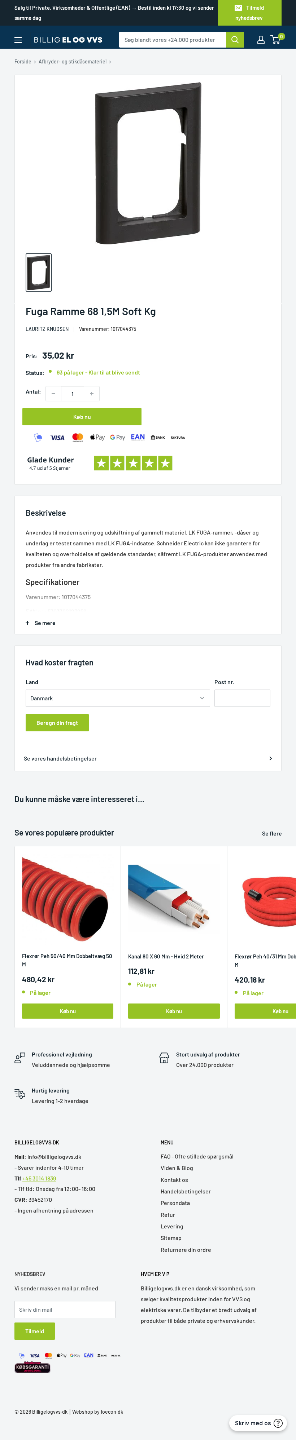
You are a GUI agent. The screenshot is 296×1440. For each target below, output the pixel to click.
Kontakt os (174, 1179)
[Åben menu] (18, 40)
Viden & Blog (177, 1167)
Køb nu (82, 416)
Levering (172, 1226)
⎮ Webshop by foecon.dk (95, 1412)
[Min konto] (261, 40)
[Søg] (235, 40)
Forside (22, 61)
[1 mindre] (53, 393)
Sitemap (171, 1237)
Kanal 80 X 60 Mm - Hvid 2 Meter (166, 956)
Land (32, 681)
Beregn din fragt (57, 722)
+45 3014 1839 (39, 1178)
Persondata (175, 1202)
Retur (168, 1214)
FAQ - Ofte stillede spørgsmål (197, 1156)
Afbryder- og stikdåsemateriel (72, 61)
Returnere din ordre (186, 1249)
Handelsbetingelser (186, 1191)
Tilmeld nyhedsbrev (249, 12)
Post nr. (224, 681)
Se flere (272, 833)
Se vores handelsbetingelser (60, 758)
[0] (275, 39)
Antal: (33, 391)
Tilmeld (34, 1331)
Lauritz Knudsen (47, 329)
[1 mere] (91, 393)
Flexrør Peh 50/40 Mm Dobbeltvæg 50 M (67, 960)
